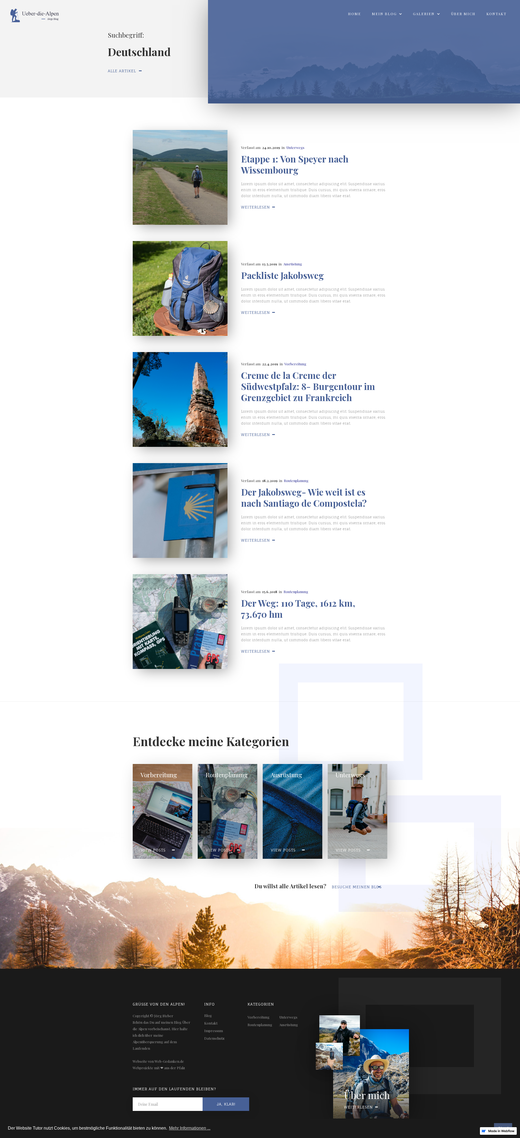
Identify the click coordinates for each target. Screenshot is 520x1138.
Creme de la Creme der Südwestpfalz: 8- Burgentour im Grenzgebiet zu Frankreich (308, 386)
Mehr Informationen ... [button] (189, 1128)
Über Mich (463, 13)
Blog (208, 1015)
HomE (354, 13)
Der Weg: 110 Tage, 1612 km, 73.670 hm (298, 608)
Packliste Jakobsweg (282, 275)
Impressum (213, 1030)
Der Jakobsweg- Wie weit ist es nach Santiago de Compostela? (304, 497)
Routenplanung (296, 480)
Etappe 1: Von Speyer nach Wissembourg (294, 164)
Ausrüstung (292, 264)
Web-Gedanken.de (169, 1061)
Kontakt (496, 13)
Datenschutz (214, 1038)
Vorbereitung (295, 364)
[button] (387, 13)
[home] (30, 13)
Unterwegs (295, 147)
